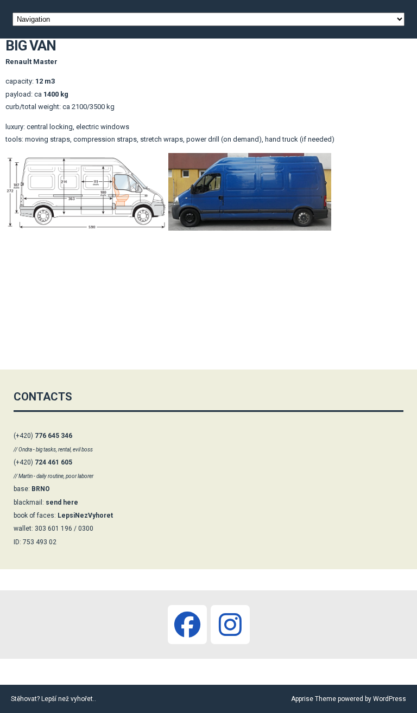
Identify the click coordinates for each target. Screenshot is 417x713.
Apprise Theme (313, 699)
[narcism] (230, 624)
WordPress (388, 699)
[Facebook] (187, 624)
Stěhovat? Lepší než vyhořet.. (53, 699)
